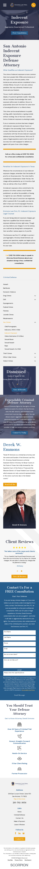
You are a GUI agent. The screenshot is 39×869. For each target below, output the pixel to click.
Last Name (7, 637)
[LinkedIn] (19, 833)
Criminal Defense (19, 815)
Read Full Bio (10, 484)
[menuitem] (19, 284)
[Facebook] (15, 833)
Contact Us (19, 818)
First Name (7, 632)
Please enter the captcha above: (14, 673)
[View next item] (22, 384)
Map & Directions (19, 799)
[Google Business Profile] (24, 833)
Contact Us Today (19, 433)
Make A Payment (19, 821)
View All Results (19, 390)
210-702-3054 (19, 802)
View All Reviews (19, 576)
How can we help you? (11, 660)
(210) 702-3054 (28, 154)
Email (5, 649)
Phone (6, 643)
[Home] (18, 5)
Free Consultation (19, 33)
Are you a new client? (10, 654)
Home (19, 812)
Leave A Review (19, 825)
